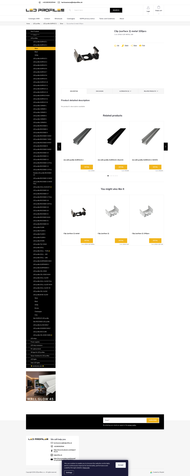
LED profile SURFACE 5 (40, 65)
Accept (120, 465)
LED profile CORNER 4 (40, 116)
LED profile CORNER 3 (40, 112)
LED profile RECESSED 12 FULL (42, 163)
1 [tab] (108, 175)
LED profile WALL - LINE (40, 258)
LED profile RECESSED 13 (41, 166)
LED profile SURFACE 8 (40, 75)
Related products (150, 91)
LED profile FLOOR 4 (39, 231)
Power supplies (35, 342)
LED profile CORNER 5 (40, 119)
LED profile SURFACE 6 (40, 69)
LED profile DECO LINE (40, 332)
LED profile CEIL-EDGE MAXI (41, 274)
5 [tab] (115, 175)
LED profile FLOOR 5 (39, 234)
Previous (59, 147)
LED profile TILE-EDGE (40, 244)
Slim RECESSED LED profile (41, 322)
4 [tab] (113, 175)
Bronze (37, 308)
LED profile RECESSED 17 (41, 194)
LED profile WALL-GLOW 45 (41, 288)
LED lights (34, 359)
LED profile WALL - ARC (40, 254)
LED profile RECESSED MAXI (41, 217)
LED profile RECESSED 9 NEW (42, 149)
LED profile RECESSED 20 (41, 211)
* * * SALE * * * (35, 35)
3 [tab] (111, 175)
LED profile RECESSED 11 (41, 156)
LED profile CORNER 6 (40, 122)
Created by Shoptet (158, 472)
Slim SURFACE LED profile (41, 318)
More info (86, 468)
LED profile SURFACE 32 (40, 102)
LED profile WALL (38, 248)
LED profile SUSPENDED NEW (42, 261)
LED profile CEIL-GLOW (40, 291)
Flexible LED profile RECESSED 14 (42, 174)
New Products (35, 31)
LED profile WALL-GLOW (40, 278)
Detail (86, 167)
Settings (69, 472)
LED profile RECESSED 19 (41, 207)
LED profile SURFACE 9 (40, 79)
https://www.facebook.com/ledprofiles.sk (65, 451)
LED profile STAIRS (38, 241)
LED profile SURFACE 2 (40, 45)
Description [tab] (74, 91)
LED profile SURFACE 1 (40, 42)
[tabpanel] (78, 146)
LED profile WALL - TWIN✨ (41, 251)
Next (166, 147)
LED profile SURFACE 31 (40, 99)
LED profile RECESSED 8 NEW (42, 143)
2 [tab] (109, 175)
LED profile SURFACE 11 (40, 85)
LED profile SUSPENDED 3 (41, 268)
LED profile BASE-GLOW (40, 295)
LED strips (34, 338)
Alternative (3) (124, 91)
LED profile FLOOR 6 (39, 237)
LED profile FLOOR (38, 227)
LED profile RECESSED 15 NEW (42, 178)
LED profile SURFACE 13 (40, 92)
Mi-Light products (36, 349)
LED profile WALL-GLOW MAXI (42, 285)
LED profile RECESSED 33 (41, 224)
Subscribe (153, 420)
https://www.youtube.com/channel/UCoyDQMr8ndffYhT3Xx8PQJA (64, 459)
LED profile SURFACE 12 (40, 89)
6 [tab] (116, 175)
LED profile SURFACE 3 (40, 58)
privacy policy (132, 425)
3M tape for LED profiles (38, 352)
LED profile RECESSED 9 (40, 146)
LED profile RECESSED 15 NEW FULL (42, 183)
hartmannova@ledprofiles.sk (63, 443)
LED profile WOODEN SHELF (41, 328)
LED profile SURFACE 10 (40, 82)
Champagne (38, 311)
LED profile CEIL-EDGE (40, 271)
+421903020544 (59, 446)
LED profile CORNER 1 (40, 106)
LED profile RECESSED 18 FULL (42, 204)
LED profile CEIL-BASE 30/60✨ (42, 335)
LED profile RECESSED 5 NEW (42, 136)
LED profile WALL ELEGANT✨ (42, 187)
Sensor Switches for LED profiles (40, 356)
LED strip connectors (36, 345)
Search (116, 10)
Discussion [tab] (99, 91)
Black (36, 52)
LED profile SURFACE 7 (40, 72)
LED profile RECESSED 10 (41, 153)
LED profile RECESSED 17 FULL (42, 197)
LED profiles (34, 38)
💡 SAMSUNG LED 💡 (37, 366)
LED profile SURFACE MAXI (41, 96)
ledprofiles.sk (58, 455)
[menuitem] (34, 19)
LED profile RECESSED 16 (41, 190)
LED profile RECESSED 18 (41, 200)
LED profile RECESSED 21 (41, 214)
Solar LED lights (35, 363)
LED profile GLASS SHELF (40, 325)
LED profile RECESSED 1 (40, 126)
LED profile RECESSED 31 (41, 221)
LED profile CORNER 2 (40, 109)
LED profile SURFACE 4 (40, 62)
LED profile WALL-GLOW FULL (42, 281)
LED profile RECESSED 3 (40, 133)
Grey (36, 315)
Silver (36, 48)
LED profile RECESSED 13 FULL (42, 170)
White (36, 55)
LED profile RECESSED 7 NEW (42, 139)
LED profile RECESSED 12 (41, 159)
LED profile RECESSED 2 (40, 129)
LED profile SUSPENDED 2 (41, 264)
